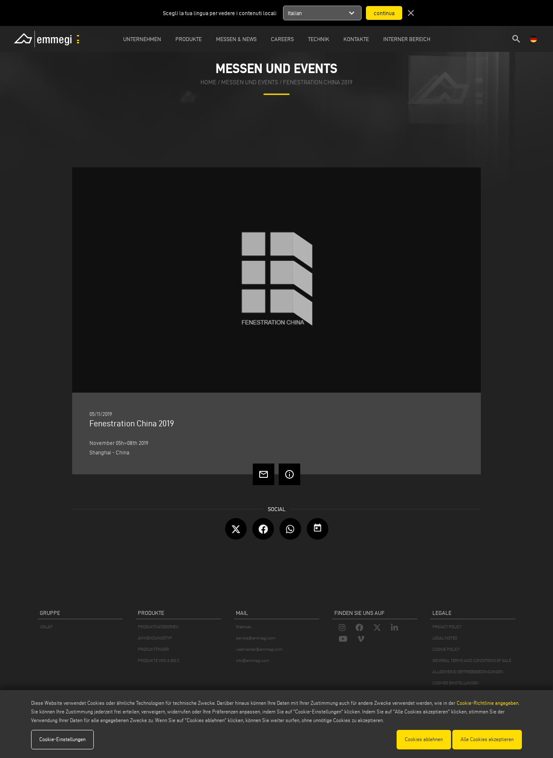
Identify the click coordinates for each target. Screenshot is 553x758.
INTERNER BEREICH (406, 39)
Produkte (188, 39)
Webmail (243, 626)
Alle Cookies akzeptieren (487, 739)
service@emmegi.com (255, 638)
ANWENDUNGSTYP (155, 638)
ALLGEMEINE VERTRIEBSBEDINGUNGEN (467, 671)
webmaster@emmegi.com (259, 649)
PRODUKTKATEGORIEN (158, 626)
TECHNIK (318, 39)
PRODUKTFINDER (153, 649)
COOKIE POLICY (446, 649)
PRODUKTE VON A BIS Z (158, 660)
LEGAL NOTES (444, 638)
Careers (282, 39)
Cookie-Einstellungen (62, 739)
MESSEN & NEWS (236, 39)
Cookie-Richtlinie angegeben (487, 703)
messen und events (249, 82)
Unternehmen (142, 39)
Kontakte (356, 39)
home (208, 82)
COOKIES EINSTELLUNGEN (455, 683)
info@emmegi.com (252, 660)
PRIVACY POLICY (447, 626)
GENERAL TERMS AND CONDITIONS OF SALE (471, 660)
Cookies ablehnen (424, 739)
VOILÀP (46, 626)
